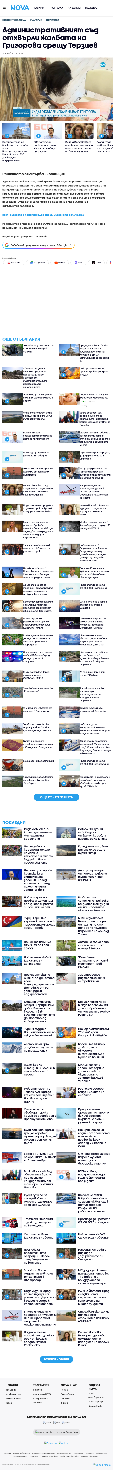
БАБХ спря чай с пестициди (38, 761)
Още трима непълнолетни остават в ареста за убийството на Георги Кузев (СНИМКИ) (95, 782)
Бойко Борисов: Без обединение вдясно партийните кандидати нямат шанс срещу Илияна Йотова (95, 418)
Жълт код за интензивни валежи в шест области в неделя (38, 397)
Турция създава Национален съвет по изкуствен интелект (40, 1032)
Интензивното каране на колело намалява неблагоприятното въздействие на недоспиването (38, 854)
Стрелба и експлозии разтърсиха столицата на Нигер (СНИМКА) (93, 1316)
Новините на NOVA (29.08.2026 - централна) (37, 960)
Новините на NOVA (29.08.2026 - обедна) (93, 1236)
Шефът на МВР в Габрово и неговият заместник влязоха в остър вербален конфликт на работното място (95, 438)
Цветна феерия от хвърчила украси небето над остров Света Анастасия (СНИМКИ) (94, 640)
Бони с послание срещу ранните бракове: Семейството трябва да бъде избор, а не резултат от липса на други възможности (38, 530)
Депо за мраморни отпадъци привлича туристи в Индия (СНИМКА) (92, 875)
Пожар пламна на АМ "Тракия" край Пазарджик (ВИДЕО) (94, 371)
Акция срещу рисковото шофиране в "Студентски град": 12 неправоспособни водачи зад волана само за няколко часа (95, 747)
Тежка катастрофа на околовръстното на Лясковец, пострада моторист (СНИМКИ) (93, 623)
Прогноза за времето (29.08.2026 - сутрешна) (93, 586)
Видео (8, 1403)
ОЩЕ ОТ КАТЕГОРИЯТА (56, 797)
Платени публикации (89, 1456)
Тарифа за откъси (64, 1453)
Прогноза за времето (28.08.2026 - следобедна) (94, 762)
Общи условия (101, 1453)
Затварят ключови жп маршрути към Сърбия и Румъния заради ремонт (37, 727)
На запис (74, 7)
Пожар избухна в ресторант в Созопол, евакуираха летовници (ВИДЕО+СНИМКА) (36, 623)
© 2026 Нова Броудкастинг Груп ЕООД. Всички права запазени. (26, 1464)
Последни (10, 1389)
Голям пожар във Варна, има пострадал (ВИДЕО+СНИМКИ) (36, 675)
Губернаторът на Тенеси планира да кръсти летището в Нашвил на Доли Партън (39, 1095)
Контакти (90, 1453)
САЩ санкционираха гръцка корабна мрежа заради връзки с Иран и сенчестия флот (40, 1136)
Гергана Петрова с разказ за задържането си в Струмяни (95, 455)
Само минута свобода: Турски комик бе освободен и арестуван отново (40, 1114)
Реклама (7, 1453)
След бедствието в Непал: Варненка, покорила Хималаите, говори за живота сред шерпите (38, 573)
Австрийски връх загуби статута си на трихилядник (38, 1047)
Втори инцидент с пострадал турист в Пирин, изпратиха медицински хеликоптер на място (94, 491)
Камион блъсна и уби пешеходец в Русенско (93, 709)
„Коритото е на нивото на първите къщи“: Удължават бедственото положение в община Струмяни (95, 658)
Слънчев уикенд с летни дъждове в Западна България (93, 604)
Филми (64, 1403)
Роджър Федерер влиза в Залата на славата (91, 1092)
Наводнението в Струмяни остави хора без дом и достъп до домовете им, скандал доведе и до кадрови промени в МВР (93, 553)
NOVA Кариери (96, 1401)
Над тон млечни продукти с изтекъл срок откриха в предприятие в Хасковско (38, 508)
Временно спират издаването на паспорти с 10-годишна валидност (38, 744)
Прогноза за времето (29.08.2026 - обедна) (36, 454)
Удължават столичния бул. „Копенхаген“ (38, 689)
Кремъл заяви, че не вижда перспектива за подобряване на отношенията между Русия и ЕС (94, 1008)
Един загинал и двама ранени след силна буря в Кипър (93, 849)
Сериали (65, 1398)
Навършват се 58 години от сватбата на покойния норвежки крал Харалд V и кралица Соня (94, 1138)
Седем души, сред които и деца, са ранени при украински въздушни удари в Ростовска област (40, 1297)
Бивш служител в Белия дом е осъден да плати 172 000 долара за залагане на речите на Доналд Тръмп (93, 926)
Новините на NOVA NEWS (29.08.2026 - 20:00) (37, 945)
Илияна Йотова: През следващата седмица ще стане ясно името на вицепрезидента (38, 490)
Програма (56, 7)
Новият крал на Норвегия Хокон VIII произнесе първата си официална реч (38, 902)
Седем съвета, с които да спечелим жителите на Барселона (38, 833)
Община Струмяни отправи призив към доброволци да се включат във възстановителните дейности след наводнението (35, 377)
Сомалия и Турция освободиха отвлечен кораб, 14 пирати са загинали (92, 833)
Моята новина (13, 1398)
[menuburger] (4, 7)
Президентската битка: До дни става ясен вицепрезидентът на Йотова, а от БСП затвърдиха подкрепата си (94, 353)
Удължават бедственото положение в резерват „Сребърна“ (38, 780)
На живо (91, 7)
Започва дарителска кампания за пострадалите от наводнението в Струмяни (92, 694)
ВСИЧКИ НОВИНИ (56, 1359)
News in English (95, 1406)
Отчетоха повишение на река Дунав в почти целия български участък (37, 415)
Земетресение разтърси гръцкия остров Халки (91, 978)
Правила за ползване (50, 1456)
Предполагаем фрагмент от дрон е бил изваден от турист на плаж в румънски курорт (93, 1116)
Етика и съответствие (69, 1456)
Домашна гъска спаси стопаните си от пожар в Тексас (94, 945)
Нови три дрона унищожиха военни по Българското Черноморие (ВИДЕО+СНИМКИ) (95, 729)
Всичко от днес (13, 1394)
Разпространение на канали (43, 1453)
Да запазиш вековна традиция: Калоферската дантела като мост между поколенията (38, 589)
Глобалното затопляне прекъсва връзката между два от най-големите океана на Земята (93, 904)
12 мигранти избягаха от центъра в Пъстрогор (37, 709)
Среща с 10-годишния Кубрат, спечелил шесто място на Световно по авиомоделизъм (94, 573)
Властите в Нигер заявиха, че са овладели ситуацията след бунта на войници (91, 1050)
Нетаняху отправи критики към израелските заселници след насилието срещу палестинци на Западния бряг (38, 880)
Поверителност (20, 1456)
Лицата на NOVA (42, 1394)
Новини (38, 7)
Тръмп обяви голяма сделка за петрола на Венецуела (38, 1222)
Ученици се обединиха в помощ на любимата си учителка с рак (36, 548)
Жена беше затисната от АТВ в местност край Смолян (38, 348)
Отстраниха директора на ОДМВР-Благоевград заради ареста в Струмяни (37, 657)
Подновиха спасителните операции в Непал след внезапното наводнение (37, 1256)
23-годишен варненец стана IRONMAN (92, 673)
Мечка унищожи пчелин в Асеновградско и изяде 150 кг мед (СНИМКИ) (95, 525)
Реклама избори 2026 (21, 1453)
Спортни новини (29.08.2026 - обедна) (39, 1236)
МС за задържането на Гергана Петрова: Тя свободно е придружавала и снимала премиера (95, 473)
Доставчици (78, 1453)
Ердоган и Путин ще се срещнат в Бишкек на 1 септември (40, 1157)
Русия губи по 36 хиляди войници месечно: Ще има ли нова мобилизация (38, 1199)
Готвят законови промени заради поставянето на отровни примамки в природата (38, 640)
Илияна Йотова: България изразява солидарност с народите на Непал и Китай (94, 510)
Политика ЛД (34, 1456)
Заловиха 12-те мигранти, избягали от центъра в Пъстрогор (38, 471)
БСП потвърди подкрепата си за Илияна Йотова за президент (37, 435)
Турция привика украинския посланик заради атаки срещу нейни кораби (39, 922)
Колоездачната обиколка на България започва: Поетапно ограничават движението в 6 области (38, 606)
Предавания (67, 1394)
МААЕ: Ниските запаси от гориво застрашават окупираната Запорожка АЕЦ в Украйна (91, 1073)
